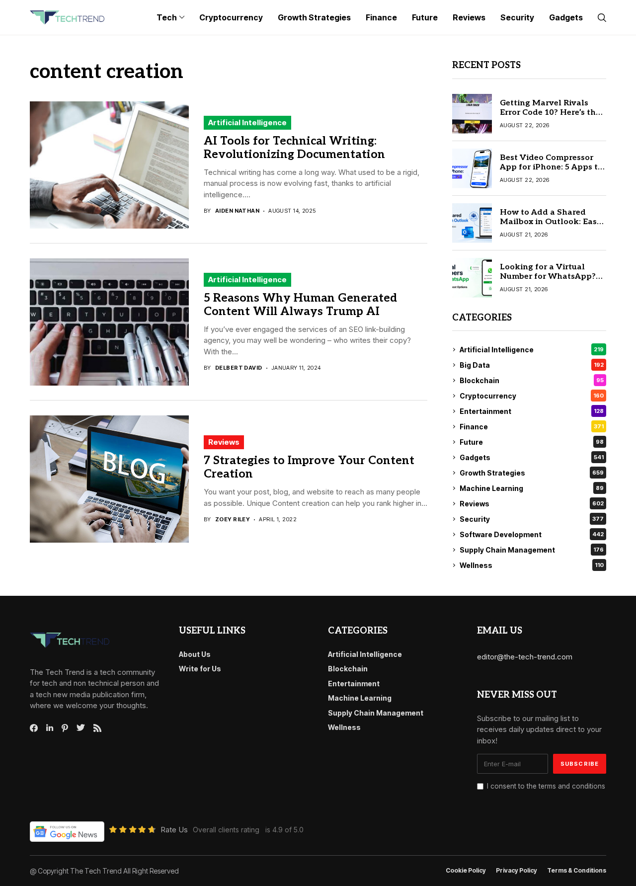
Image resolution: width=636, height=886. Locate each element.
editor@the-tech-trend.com (524, 656)
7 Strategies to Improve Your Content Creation (309, 468)
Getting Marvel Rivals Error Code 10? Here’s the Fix (550, 112)
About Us (195, 654)
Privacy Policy (516, 870)
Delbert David (238, 368)
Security (532, 519)
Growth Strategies (532, 473)
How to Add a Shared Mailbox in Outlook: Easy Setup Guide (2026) (550, 222)
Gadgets (532, 457)
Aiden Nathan (237, 211)
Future (532, 442)
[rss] (97, 728)
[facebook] (34, 728)
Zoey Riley (232, 519)
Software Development (532, 534)
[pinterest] (65, 728)
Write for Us (200, 668)
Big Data (532, 365)
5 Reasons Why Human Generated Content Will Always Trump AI (300, 305)
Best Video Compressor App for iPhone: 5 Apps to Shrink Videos (551, 167)
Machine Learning (532, 488)
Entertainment (532, 411)
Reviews (223, 442)
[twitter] (81, 728)
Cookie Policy (466, 870)
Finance (532, 426)
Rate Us (174, 829)
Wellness (532, 565)
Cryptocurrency (532, 396)
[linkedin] (49, 728)
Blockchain (532, 380)
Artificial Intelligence (247, 122)
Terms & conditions (576, 870)
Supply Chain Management (532, 550)
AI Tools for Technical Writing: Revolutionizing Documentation (294, 148)
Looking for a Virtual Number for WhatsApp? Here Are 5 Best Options (548, 276)
